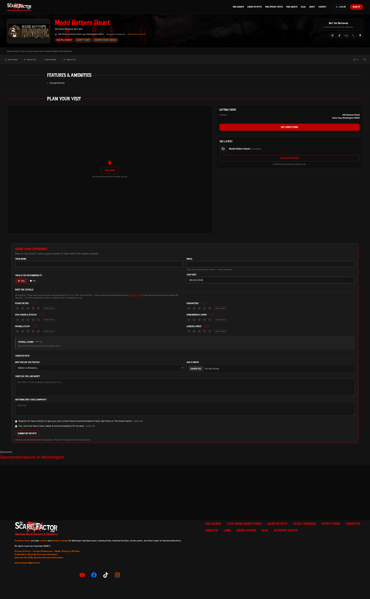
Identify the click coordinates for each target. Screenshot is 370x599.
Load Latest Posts (289, 158)
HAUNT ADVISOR (246, 530)
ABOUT (312, 7)
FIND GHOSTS (291, 7)
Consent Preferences (43, 551)
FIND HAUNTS (238, 7)
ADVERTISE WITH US (286, 530)
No (34, 280)
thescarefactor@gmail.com (27, 562)
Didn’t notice (49, 308)
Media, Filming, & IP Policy (67, 551)
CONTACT (322, 7)
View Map (109, 170)
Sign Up (356, 7)
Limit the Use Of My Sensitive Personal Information (39, 557)
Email (190, 259)
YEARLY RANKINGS (304, 523)
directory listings (60, 540)
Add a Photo (193, 362)
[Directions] (360, 35)
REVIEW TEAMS (331, 523)
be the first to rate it (136, 34)
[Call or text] (353, 35)
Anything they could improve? (31, 400)
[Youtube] (82, 574)
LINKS (227, 530)
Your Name (21, 259)
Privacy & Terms (22, 551)
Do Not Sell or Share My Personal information (36, 554)
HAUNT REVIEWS (254, 7)
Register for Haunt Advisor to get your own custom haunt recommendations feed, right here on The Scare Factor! (80, 421)
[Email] (346, 35)
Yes (23, 280)
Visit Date (192, 275)
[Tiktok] (105, 574)
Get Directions (289, 127)
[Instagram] (117, 574)
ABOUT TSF (211, 530)
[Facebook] (339, 35)
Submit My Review (27, 433)
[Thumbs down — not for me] (364, 59)
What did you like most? (28, 376)
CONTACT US (353, 523)
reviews (43, 540)
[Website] (332, 35)
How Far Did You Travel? (27, 362)
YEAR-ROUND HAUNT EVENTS (244, 523)
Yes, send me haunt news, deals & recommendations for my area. (56, 426)
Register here (135, 295)
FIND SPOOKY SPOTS (274, 7)
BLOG (303, 7)
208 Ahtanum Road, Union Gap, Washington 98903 (81, 34)
